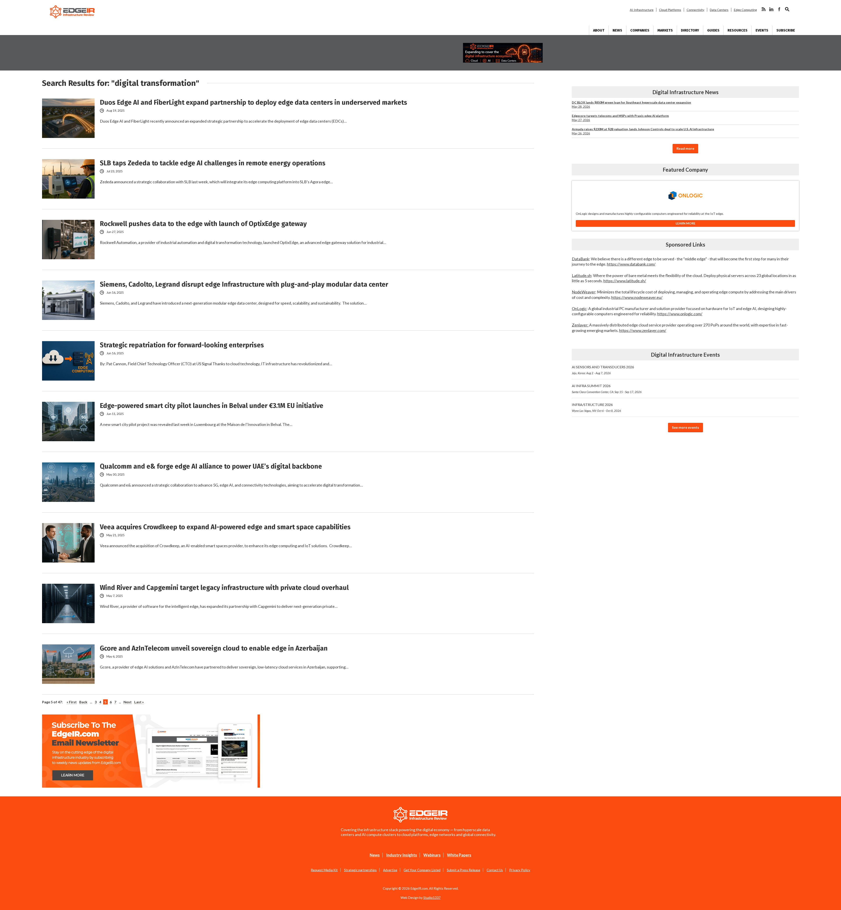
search (787, 9)
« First (72, 702)
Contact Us (495, 870)
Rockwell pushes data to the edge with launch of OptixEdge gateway (203, 224)
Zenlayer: (580, 325)
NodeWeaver (583, 291)
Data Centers (719, 10)
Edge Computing (745, 10)
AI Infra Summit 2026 (607, 389)
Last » (139, 702)
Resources (737, 30)
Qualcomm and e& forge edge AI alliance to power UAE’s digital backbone (211, 466)
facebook (779, 9)
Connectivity (695, 10)
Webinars (432, 855)
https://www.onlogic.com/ (679, 313)
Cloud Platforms (670, 10)
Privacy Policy (519, 870)
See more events (685, 427)
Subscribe (785, 30)
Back (83, 702)
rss (763, 9)
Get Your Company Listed (422, 870)
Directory (690, 30)
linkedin (771, 9)
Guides (713, 30)
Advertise (390, 870)
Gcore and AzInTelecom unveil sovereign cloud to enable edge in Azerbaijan (214, 648)
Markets (665, 30)
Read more (685, 148)
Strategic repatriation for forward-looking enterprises (182, 345)
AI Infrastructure (642, 10)
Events (762, 30)
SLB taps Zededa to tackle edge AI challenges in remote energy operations (212, 163)
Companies (639, 30)
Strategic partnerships (360, 870)
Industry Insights (401, 855)
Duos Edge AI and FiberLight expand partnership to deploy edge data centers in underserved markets (253, 102)
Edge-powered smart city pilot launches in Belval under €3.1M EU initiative (211, 406)
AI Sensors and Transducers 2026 (603, 370)
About (598, 30)
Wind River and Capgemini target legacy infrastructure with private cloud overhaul (224, 588)
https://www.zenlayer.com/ (642, 330)
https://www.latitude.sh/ (624, 280)
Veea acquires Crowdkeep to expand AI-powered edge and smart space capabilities (225, 527)
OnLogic (579, 308)
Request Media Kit (324, 870)
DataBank (580, 258)
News (617, 30)
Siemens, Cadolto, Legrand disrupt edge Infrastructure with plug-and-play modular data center (244, 284)
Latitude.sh (581, 275)
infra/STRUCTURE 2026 (596, 407)
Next (128, 702)
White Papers (459, 855)
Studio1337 (432, 897)
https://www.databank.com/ (631, 264)
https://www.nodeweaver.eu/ (637, 297)
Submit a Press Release (463, 870)
